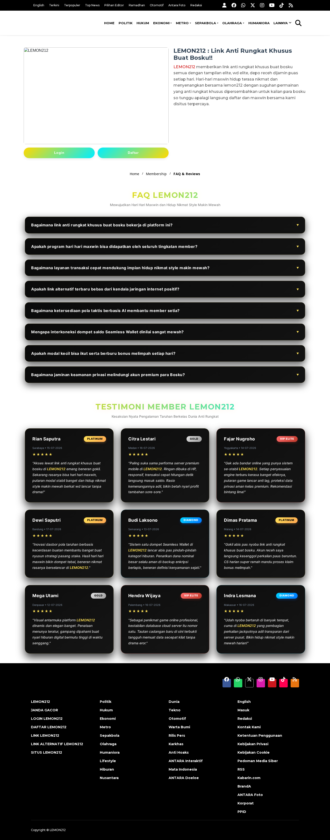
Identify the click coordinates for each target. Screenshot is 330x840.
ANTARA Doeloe (184, 778)
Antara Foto (177, 5)
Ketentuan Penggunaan (259, 735)
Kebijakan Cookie (253, 752)
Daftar (133, 153)
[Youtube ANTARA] (272, 5)
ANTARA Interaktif (186, 761)
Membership (156, 173)
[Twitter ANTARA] (252, 5)
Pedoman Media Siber (257, 761)
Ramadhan (137, 5)
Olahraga (232, 23)
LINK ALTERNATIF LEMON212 (57, 744)
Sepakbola (205, 23)
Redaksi (196, 5)
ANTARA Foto (250, 795)
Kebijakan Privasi (252, 744)
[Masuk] (224, 5)
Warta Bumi (179, 727)
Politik (126, 23)
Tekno (174, 710)
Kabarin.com (248, 778)
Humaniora (259, 23)
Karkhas (176, 744)
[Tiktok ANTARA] (282, 5)
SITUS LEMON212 (46, 752)
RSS (241, 769)
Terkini (54, 5)
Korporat (245, 803)
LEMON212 (184, 67)
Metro (182, 23)
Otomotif (157, 5)
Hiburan (107, 769)
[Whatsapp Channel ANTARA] (243, 5)
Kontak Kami (249, 727)
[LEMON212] (55, 22)
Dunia (174, 701)
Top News (92, 5)
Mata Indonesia (183, 769)
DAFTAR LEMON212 (48, 727)
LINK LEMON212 (45, 735)
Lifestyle (108, 761)
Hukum (142, 23)
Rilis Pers (177, 735)
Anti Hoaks (179, 752)
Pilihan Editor (114, 5)
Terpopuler (72, 5)
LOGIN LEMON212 (47, 718)
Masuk (243, 710)
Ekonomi (161, 23)
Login (59, 153)
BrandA (244, 786)
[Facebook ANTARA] (233, 5)
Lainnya (280, 23)
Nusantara (109, 778)
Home (109, 23)
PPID (241, 812)
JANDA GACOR (44, 710)
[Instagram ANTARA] (262, 5)
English (38, 5)
